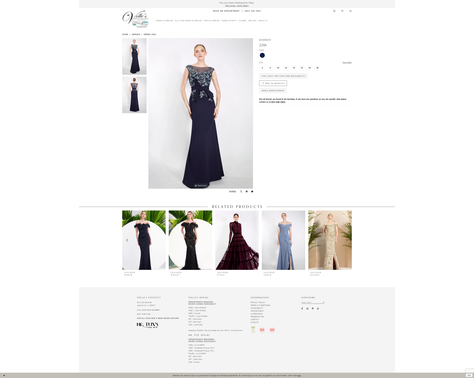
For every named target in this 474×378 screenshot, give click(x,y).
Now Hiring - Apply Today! (237, 5)
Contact (255, 319)
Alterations (257, 314)
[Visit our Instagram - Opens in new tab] (307, 308)
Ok (469, 375)
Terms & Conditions (260, 305)
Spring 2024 (150, 34)
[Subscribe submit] (323, 302)
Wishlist (255, 322)
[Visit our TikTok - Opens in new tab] (318, 308)
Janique (136, 34)
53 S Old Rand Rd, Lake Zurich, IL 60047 (146, 303)
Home (125, 34)
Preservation (257, 316)
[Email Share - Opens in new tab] (252, 191)
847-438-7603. (278, 101)
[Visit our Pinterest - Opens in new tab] (312, 308)
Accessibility (257, 308)
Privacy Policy (258, 302)
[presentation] (144, 240)
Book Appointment (273, 91)
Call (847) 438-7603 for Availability (283, 76)
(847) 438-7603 (144, 314)
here (299, 375)
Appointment (257, 311)
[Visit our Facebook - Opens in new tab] (302, 308)
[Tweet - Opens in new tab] (241, 191)
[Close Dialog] (4, 375)
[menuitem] (164, 20)
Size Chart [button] (347, 62)
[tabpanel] (134, 57)
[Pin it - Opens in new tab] (247, 191)
